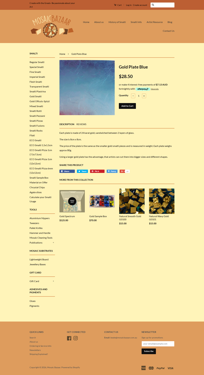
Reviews (81, 124)
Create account (140, 5)
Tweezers (34, 223)
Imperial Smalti (37, 76)
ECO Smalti (35, 140)
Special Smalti (37, 67)
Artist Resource (155, 22)
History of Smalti (117, 22)
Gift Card (34, 281)
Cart (119, 5)
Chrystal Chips (37, 187)
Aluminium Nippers (40, 218)
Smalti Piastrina (38, 91)
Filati (32, 135)
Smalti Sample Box (39, 177)
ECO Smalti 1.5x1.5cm (41, 145)
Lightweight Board (39, 259)
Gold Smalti (36, 96)
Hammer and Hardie (40, 232)
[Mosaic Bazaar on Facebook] (69, 338)
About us (99, 22)
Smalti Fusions (37, 125)
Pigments (34, 305)
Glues (33, 300)
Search (33, 337)
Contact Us (168, 30)
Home (86, 22)
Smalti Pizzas (36, 120)
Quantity (123, 95)
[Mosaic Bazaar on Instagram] (75, 338)
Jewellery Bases (38, 264)
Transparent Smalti (39, 86)
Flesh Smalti (36, 81)
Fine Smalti (35, 71)
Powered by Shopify (70, 367)
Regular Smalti (37, 62)
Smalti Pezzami (37, 115)
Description (66, 124)
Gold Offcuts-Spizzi (40, 101)
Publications (36, 242)
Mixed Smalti (36, 106)
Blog (170, 22)
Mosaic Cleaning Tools (41, 237)
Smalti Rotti (36, 110)
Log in (129, 5)
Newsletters (35, 350)
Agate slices (36, 192)
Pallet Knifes (36, 228)
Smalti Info (136, 22)
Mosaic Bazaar (53, 367)
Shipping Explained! (39, 354)
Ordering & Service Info (40, 346)
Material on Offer (38, 182)
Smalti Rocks (36, 130)
